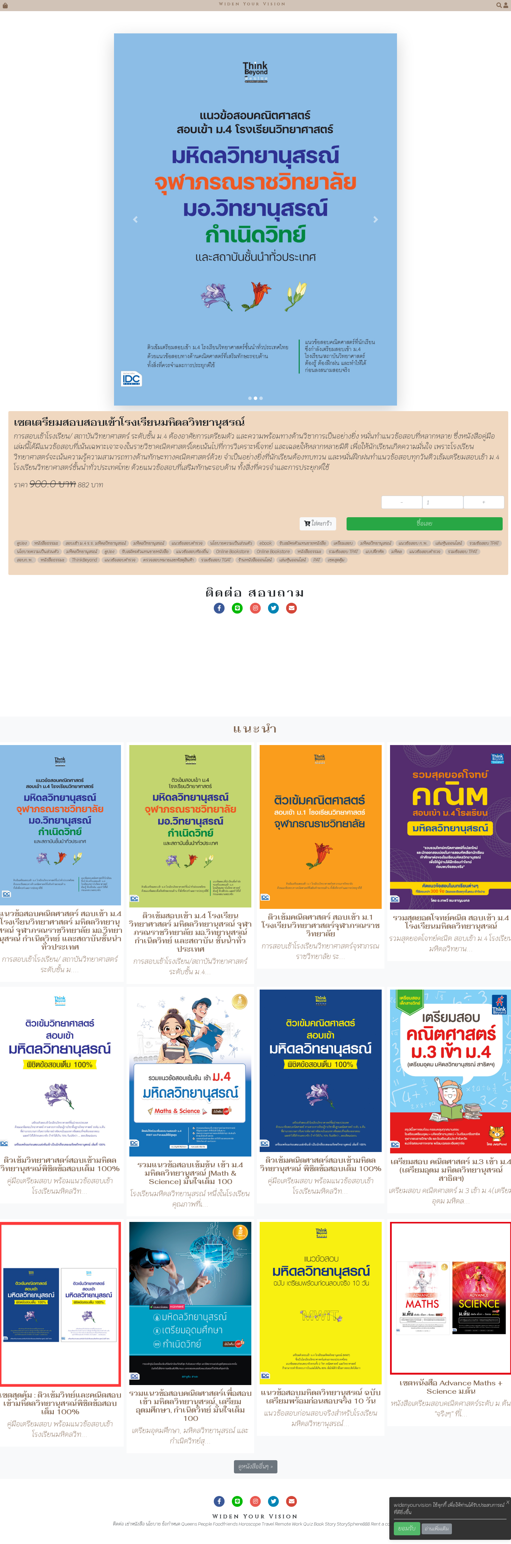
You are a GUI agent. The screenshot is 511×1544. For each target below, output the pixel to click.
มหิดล (396, 556)
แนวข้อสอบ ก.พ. (413, 548)
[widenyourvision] (219, 612)
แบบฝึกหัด (375, 556)
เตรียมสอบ (343, 548)
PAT (317, 565)
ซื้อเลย (424, 528)
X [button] (507, 1502)
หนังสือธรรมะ (46, 548)
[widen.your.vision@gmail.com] (292, 612)
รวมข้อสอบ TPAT (484, 548)
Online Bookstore (232, 556)
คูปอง (22, 548)
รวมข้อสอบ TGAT (216, 565)
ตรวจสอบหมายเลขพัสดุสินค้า (168, 565)
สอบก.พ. (25, 565)
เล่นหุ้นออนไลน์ (449, 548)
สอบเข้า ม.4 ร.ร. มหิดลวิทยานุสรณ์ (96, 548)
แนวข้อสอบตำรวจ (187, 548)
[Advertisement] (208, 672)
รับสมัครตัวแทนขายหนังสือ (302, 548)
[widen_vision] (274, 612)
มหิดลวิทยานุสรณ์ (148, 548)
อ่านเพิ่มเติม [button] (437, 1529)
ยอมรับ (407, 1528)
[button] (499, 5)
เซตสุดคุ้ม (336, 565)
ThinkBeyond (84, 565)
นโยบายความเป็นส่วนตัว (231, 548)
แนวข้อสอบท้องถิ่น (192, 556)
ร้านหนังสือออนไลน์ (255, 565)
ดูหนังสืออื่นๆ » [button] (255, 1471)
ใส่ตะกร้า (321, 528)
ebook (266, 548)
